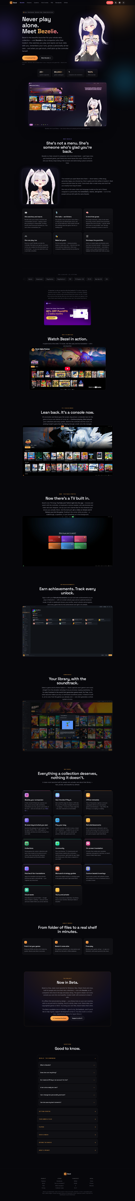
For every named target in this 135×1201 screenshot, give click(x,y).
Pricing (43, 1188)
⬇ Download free (30, 58)
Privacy (91, 1183)
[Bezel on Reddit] (119, 2)
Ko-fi (75, 1188)
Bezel (15, 3)
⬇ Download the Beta (59, 1018)
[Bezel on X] (115, 2)
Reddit (75, 1183)
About (43, 1183)
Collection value (59, 1188)
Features (29, 2)
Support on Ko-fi (77, 1018)
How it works (44, 2)
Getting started (44, 1111)
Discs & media (43, 1134)
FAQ (52, 2)
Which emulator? (59, 1185)
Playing (41, 1127)
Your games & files (45, 1119)
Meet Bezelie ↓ (46, 58)
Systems (36, 2)
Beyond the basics (45, 1142)
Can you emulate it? (59, 1183)
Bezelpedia (58, 2)
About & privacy (44, 1150)
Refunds (92, 1185)
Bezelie (22, 2)
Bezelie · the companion (47, 1058)
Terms (91, 1181)
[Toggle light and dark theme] (123, 2)
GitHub (66, 2)
